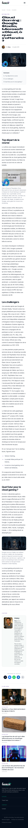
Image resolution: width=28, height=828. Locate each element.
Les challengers (9, 78)
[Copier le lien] (22, 677)
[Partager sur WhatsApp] (14, 677)
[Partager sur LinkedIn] (18, 677)
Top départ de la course (11, 76)
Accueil (3, 10)
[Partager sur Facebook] (9, 677)
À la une (8, 10)
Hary (9, 47)
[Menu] (24, 2)
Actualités (14, 10)
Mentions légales (6, 819)
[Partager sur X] (5, 677)
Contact (4, 808)
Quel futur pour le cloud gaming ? (13, 81)
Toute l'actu (5, 800)
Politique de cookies (6, 822)
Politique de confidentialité (17, 819)
